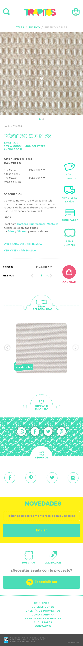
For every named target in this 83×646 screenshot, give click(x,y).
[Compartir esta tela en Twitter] (48, 431)
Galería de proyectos (43, 611)
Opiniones (41, 603)
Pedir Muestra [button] (70, 243)
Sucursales (43, 622)
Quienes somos (43, 607)
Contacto (43, 626)
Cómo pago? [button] (69, 220)
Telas (20, 27)
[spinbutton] (41, 275)
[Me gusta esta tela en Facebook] (34, 431)
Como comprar (43, 615)
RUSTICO (34, 27)
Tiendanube (72, 642)
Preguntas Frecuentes (43, 618)
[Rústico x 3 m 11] (41, 355)
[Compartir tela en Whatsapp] (21, 431)
